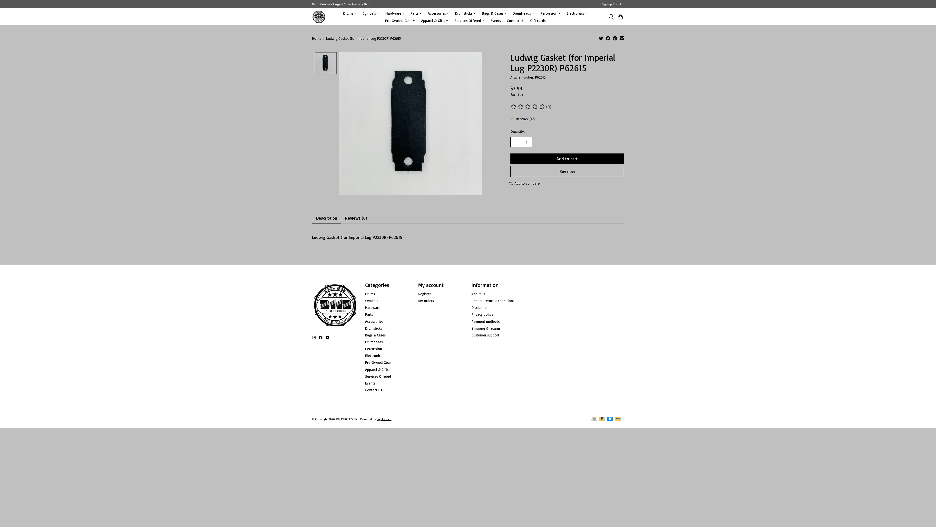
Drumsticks (373, 328)
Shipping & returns (485, 328)
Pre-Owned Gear (378, 362)
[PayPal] (618, 419)
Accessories (374, 321)
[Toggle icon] (610, 16)
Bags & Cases (375, 335)
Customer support (485, 335)
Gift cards (538, 20)
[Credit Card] (594, 419)
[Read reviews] (528, 106)
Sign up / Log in (612, 4)
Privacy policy (482, 314)
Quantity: (517, 131)
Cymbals (371, 300)
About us (478, 294)
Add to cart (567, 158)
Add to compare (527, 183)
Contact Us (515, 20)
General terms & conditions (492, 300)
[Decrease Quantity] (515, 142)
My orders (426, 300)
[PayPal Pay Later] (602, 419)
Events (496, 20)
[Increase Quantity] (526, 142)
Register (424, 294)
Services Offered (378, 376)
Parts (369, 314)
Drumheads (374, 342)
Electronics (373, 355)
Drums (370, 294)
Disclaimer (479, 307)
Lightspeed (384, 419)
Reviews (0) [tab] (356, 218)
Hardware (372, 307)
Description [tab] (326, 218)
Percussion (373, 348)
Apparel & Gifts (377, 369)
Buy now (567, 171)
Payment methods (485, 321)
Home (316, 38)
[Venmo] (610, 419)
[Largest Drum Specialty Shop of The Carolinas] (319, 16)
